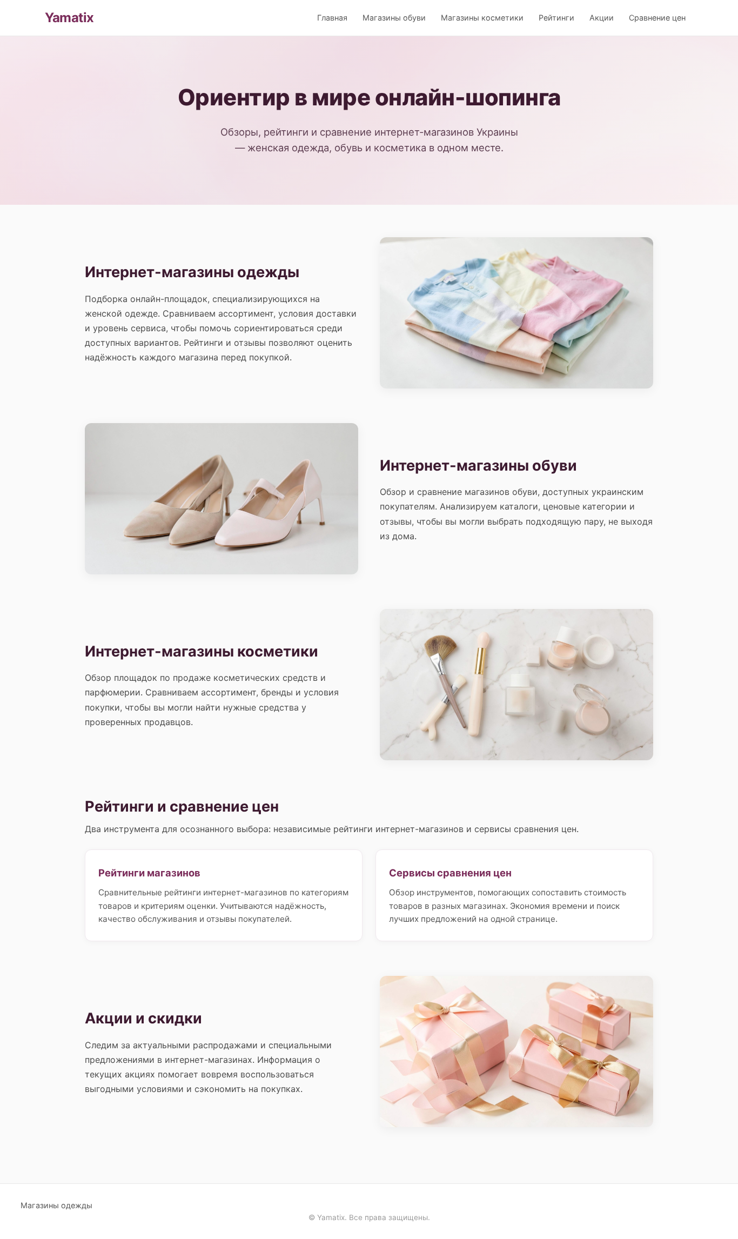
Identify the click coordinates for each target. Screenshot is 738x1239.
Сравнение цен (657, 17)
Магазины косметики (482, 17)
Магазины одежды (56, 1205)
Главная (332, 17)
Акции (601, 17)
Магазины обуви (394, 17)
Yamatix (69, 17)
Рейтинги (556, 17)
